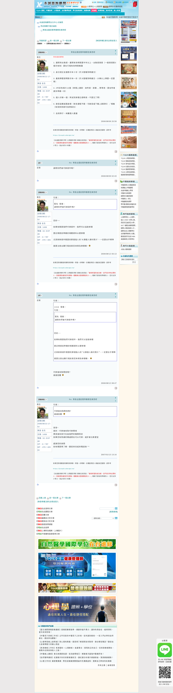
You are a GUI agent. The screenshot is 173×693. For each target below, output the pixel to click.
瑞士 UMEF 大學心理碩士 (129, 220)
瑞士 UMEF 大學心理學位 (120, 7)
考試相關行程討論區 (48, 26)
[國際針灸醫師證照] (129, 148)
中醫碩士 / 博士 (126, 199)
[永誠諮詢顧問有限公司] (94, 3)
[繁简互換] (130, 3)
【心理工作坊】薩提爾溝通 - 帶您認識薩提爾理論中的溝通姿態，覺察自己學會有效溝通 (75, 661)
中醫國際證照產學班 (127, 207)
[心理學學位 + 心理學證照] (129, 60)
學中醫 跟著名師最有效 (128, 204)
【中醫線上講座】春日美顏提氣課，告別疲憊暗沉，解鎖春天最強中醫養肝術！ (71, 654)
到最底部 (43, 41)
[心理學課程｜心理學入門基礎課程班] (129, 74)
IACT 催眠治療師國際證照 (129, 225)
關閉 (165, 640)
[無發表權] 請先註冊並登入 (106, 41)
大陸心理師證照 (126, 249)
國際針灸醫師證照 (127, 196)
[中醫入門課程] (129, 123)
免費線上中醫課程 (127, 188)
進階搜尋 (113, 512)
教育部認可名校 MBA (128, 236)
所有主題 (101, 665)
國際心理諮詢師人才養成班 (129, 228)
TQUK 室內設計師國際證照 (129, 164)
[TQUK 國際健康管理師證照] (77, 566)
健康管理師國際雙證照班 (129, 175)
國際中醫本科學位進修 (95, 7)
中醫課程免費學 (126, 201)
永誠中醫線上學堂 (127, 190)
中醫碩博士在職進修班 (128, 185)
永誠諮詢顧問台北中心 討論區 (51, 22)
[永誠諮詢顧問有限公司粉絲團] (81, 4)
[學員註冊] (109, 3)
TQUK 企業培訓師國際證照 (129, 172)
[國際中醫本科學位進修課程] (129, 89)
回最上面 (42, 498)
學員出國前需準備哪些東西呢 (54, 30)
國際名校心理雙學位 (127, 231)
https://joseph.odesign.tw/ (63, 135)
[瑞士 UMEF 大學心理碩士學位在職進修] (129, 107)
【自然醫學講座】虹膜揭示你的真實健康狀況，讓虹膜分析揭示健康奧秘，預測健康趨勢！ (76, 657)
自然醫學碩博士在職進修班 (129, 234)
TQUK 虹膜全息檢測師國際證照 (129, 166)
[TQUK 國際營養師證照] (77, 587)
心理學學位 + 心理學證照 (129, 217)
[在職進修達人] (125, 3)
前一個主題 (54, 41)
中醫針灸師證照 (126, 193)
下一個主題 (66, 41)
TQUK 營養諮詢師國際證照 (129, 161)
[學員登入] (101, 3)
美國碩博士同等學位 (127, 239)
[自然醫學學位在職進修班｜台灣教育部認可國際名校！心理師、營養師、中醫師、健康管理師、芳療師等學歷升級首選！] (77, 544)
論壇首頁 (111, 665)
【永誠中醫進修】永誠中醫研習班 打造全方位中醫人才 (109, 17)
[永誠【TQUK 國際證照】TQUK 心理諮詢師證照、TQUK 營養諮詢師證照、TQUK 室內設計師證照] (129, 42)
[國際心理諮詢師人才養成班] (129, 133)
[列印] (38, 151)
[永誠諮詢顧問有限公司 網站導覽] (117, 3)
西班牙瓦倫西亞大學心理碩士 (129, 222)
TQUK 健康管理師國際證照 (129, 169)
